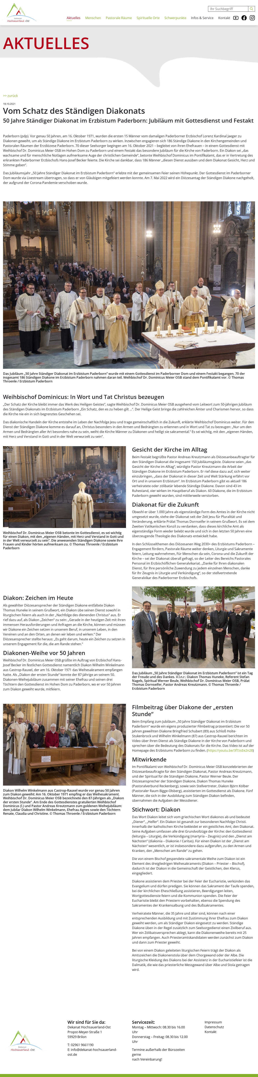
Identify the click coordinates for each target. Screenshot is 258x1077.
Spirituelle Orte (148, 18)
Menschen (93, 18)
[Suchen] (251, 9)
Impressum (213, 1022)
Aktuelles (73, 18)
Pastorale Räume (119, 18)
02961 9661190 (82, 1045)
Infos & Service (202, 18)
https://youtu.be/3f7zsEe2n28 (230, 750)
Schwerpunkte (175, 18)
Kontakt (224, 18)
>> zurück (10, 95)
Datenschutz (214, 1027)
